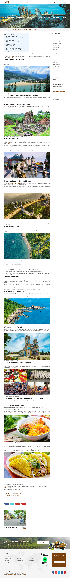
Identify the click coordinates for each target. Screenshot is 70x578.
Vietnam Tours (31, 556)
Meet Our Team (8, 558)
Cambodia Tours (32, 562)
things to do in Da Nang (17, 501)
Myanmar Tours (31, 560)
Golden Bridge (34, 501)
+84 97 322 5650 (23, 574)
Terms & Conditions (20, 560)
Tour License (58, 574)
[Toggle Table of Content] (27, 35)
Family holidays (55, 77)
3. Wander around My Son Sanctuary (13, 39)
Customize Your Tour (43, 542)
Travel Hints (19, 563)
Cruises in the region (56, 75)
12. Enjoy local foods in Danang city (13, 51)
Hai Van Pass (15, 93)
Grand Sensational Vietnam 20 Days (12, 495)
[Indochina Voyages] (7, 2)
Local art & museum (56, 58)
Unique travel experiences (58, 70)
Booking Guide (19, 558)
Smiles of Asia (55, 79)
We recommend (56, 72)
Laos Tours (31, 558)
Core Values (7, 560)
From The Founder (8, 556)
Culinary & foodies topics (57, 56)
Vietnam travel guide (33, 18)
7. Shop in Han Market (10, 44)
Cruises (27, 2)
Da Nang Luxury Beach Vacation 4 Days (13, 491)
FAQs (18, 556)
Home (15, 2)
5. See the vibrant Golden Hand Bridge (13, 41)
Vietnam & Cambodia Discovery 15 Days (13, 493)
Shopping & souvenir (56, 64)
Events (6, 563)
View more (45, 565)
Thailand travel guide (56, 47)
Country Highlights (20, 562)
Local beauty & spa (56, 68)
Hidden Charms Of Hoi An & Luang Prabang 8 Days (10, 528)
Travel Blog (40, 2)
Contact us (47, 2)
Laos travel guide (56, 45)
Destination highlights (40, 18)
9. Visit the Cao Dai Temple (11, 47)
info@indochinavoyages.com (59, 91)
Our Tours (21, 2)
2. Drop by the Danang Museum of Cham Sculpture (16, 37)
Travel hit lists (55, 53)
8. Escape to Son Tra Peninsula (12, 45)
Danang (5, 53)
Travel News (55, 49)
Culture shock (55, 62)
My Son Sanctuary (41, 107)
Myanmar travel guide (57, 43)
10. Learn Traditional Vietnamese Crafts (14, 48)
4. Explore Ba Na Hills (10, 40)
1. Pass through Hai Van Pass (11, 36)
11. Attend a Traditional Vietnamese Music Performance (17, 49)
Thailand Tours (31, 563)
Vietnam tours (6, 487)
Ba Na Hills (8, 143)
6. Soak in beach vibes (10, 43)
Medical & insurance (56, 66)
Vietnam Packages (10, 56)
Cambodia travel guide (57, 41)
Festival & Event (56, 60)
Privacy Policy (52, 574)
